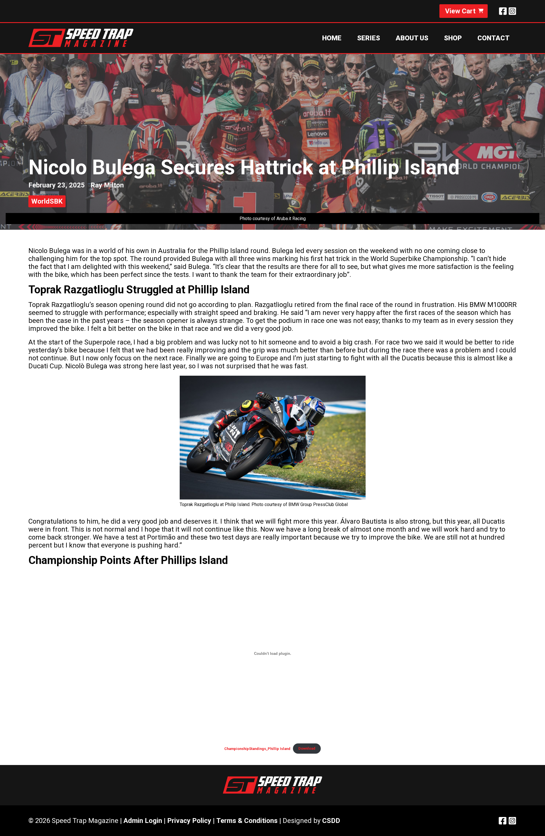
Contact (493, 38)
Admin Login (142, 821)
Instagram (512, 11)
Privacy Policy (189, 821)
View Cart (460, 11)
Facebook (503, 11)
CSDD (331, 821)
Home (331, 38)
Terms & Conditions (247, 821)
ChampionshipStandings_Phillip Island (257, 748)
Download (306, 748)
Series (368, 38)
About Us (412, 38)
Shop (453, 38)
